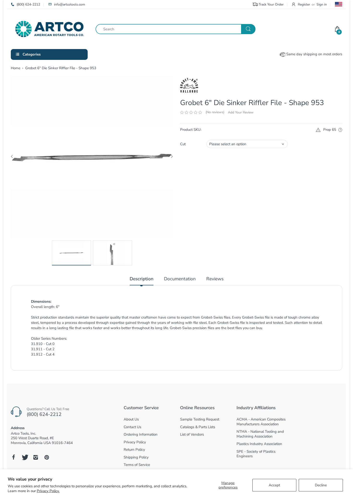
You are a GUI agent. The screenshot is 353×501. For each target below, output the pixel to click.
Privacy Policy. (48, 490)
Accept (274, 485)
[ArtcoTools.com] (49, 28)
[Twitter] (24, 457)
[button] (191, 112)
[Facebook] (13, 457)
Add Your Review (241, 112)
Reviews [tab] (215, 279)
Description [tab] (141, 279)
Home (15, 68)
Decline (321, 485)
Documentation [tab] (180, 279)
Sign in (321, 4)
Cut (183, 144)
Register (304, 4)
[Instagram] (35, 457)
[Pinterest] (46, 457)
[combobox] (175, 29)
